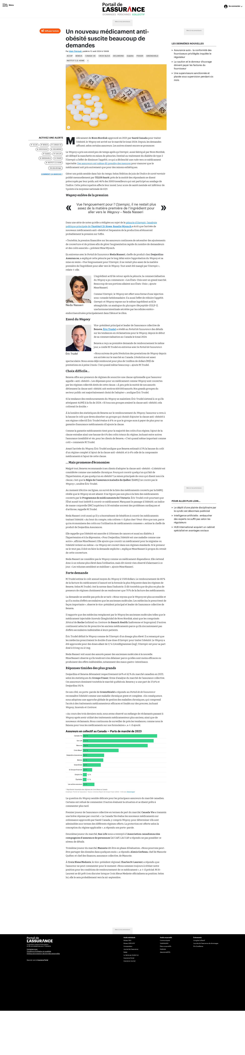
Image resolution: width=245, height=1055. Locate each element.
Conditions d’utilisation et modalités (39, 951)
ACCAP (69, 56)
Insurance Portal (42, 960)
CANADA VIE (90, 56)
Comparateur (128, 946)
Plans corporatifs (165, 946)
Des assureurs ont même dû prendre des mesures (104, 163)
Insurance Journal (129, 961)
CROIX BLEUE (104, 56)
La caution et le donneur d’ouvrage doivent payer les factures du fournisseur (193, 65)
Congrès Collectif (199, 940)
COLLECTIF (138, 14)
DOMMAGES (109, 14)
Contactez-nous (32, 949)
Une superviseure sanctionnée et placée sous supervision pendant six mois (193, 76)
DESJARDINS (118, 56)
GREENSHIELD (152, 56)
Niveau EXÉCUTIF (129, 943)
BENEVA (79, 56)
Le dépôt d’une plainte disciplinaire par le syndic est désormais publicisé (195, 509)
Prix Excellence (198, 946)
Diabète (130, 56)
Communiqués (165, 940)
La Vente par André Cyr (131, 955)
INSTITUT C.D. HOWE (75, 61)
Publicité (163, 949)
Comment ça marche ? (51, 174)
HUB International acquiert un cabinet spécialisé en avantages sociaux (194, 529)
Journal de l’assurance (131, 949)
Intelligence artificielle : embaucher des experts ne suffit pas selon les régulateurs (193, 519)
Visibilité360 (164, 943)
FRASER (140, 56)
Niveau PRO (127, 940)
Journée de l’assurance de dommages (205, 943)
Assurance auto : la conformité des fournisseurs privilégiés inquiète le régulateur (193, 53)
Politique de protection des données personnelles (43, 953)
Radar (125, 952)
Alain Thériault (75, 51)
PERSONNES (124, 14)
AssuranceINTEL (165, 952)
